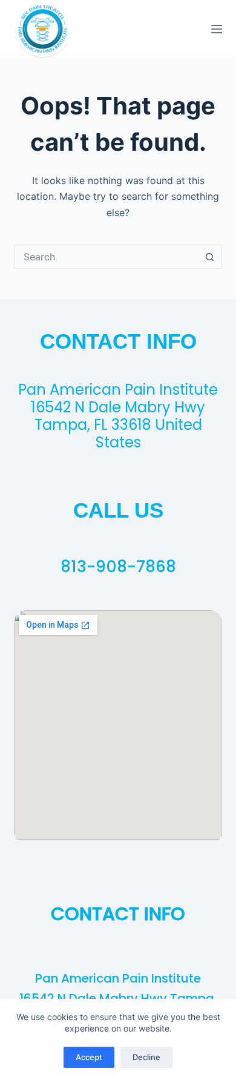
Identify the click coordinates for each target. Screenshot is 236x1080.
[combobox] (106, 257)
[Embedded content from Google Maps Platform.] (117, 725)
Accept (89, 1057)
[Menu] (216, 29)
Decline (146, 1057)
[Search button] (209, 256)
